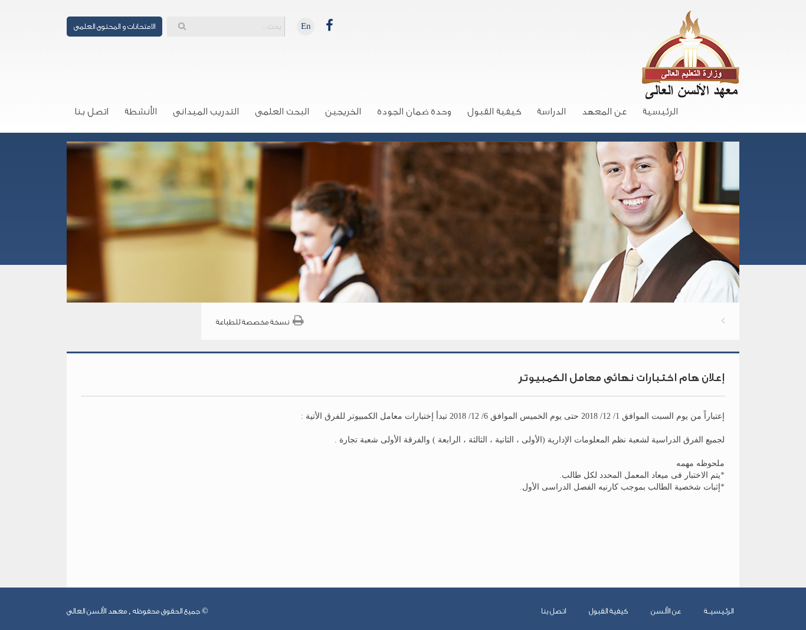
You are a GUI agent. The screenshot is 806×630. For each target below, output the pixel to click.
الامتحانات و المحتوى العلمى (114, 26)
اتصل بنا (91, 111)
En (306, 26)
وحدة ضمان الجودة (414, 111)
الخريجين (343, 111)
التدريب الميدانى (206, 111)
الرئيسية (660, 111)
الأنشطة (140, 111)
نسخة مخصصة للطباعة (252, 321)
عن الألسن (666, 610)
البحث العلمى (282, 111)
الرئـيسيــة (718, 610)
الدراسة (551, 111)
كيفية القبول (494, 111)
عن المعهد (604, 111)
